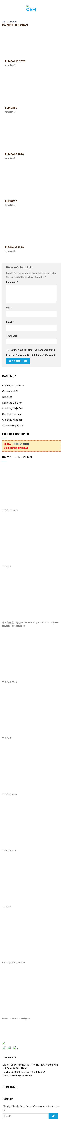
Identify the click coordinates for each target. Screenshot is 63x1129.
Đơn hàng (7, 397)
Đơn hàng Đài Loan (12, 402)
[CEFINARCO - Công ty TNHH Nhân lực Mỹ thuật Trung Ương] (31, 10)
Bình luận (12, 282)
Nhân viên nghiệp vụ (13, 425)
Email (10, 322)
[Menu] (4, 10)
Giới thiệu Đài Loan (12, 414)
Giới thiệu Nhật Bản (12, 419)
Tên (9, 308)
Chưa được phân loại (13, 385)
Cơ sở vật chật (10, 391)
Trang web (11, 336)
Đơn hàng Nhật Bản (12, 408)
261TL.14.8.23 (9, 21)
